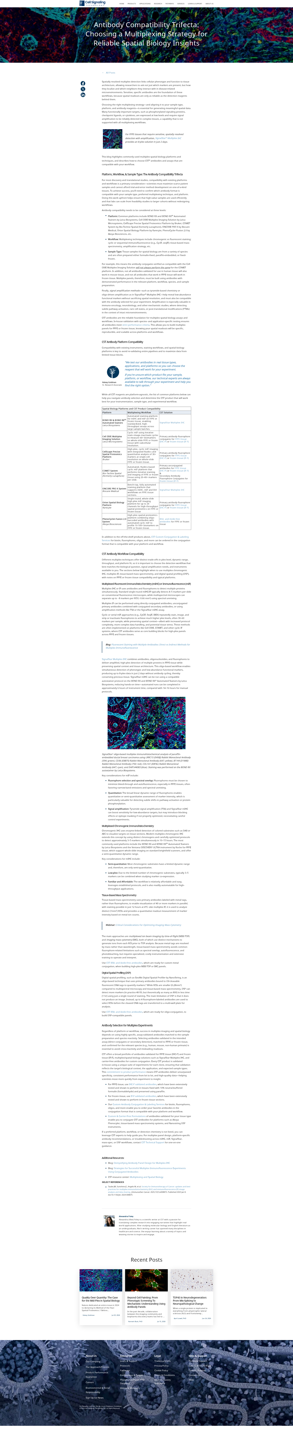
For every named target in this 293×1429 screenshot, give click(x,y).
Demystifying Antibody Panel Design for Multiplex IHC (142, 1162)
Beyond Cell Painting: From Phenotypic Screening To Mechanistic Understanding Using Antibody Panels (146, 1302)
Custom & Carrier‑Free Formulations (127, 1116)
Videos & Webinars (130, 1388)
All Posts (110, 72)
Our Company (93, 1361)
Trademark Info (162, 1361)
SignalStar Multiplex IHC (172, 422)
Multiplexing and (138, 1177)
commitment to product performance (126, 1071)
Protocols (125, 1365)
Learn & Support (128, 1361)
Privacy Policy (161, 1365)
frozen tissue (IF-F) (179, 441)
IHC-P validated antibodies (142, 1084)
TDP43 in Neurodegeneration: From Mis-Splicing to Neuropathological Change (190, 1300)
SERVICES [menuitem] (180, 4)
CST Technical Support (152, 1142)
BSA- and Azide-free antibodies (170, 520)
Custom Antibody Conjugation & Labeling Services (139, 1104)
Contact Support (197, 1370)
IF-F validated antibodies (143, 1096)
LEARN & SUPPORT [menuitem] (195, 4)
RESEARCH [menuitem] (158, 4)
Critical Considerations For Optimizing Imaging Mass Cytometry (148, 924)
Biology (159, 1177)
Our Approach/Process (97, 1366)
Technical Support (198, 1361)
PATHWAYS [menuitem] (169, 4)
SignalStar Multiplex (166, 138)
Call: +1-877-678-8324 (200, 1365)
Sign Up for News (95, 1397)
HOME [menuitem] (121, 4)
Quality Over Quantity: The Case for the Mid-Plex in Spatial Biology (101, 1299)
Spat (150, 1177)
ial (154, 1177)
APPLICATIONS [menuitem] (145, 4)
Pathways (125, 1370)
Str (115, 1168)
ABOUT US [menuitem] (209, 4)
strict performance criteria (136, 324)
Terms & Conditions (164, 1375)
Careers (90, 1382)
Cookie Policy (161, 1370)
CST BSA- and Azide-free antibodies (124, 962)
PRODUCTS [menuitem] (132, 4)
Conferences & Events (131, 1375)
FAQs (191, 1379)
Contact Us (194, 1375)
